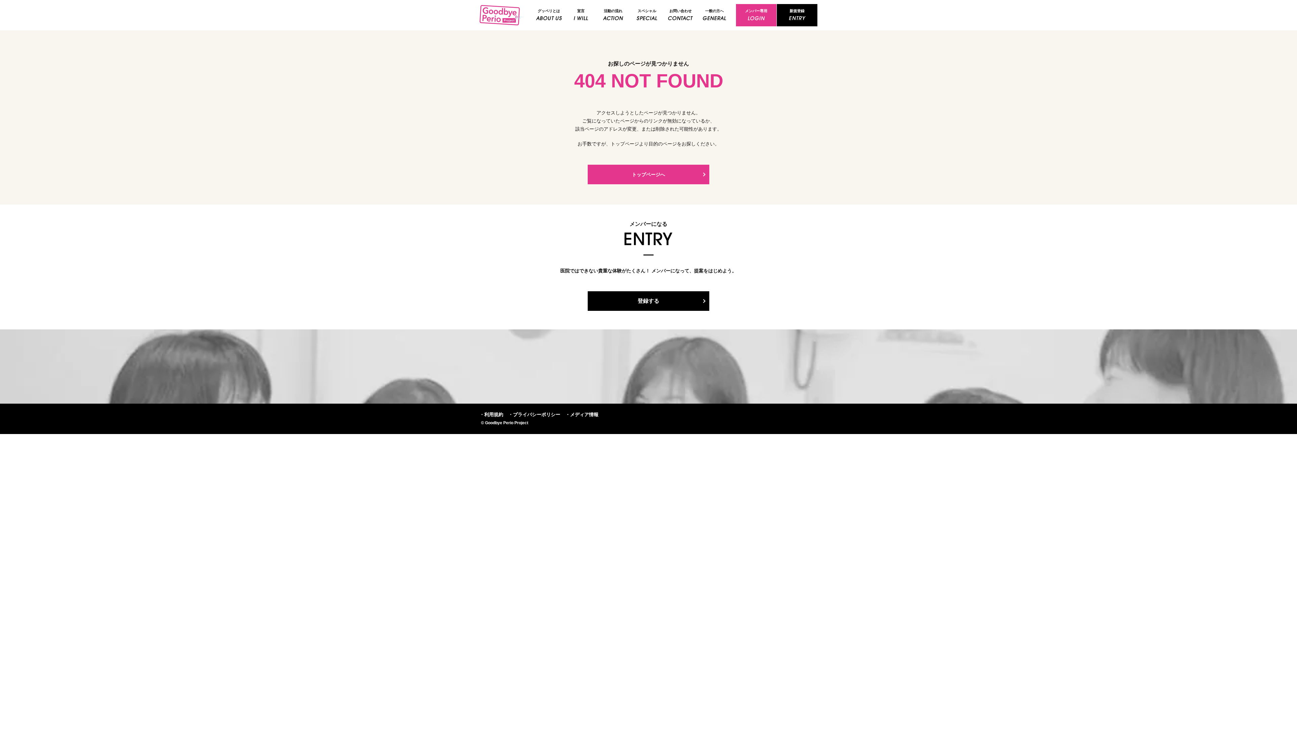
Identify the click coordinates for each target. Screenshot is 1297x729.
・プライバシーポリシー (534, 414)
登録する (648, 301)
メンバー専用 (756, 11)
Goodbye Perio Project (502, 15)
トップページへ (648, 174)
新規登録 (797, 11)
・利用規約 (491, 414)
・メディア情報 (582, 414)
